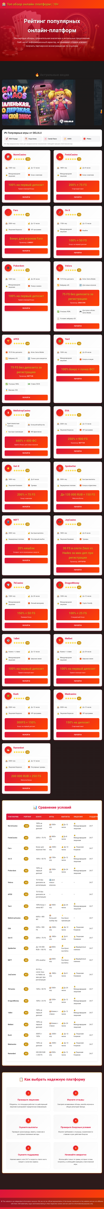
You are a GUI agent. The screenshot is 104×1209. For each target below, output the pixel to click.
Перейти (26, 197)
